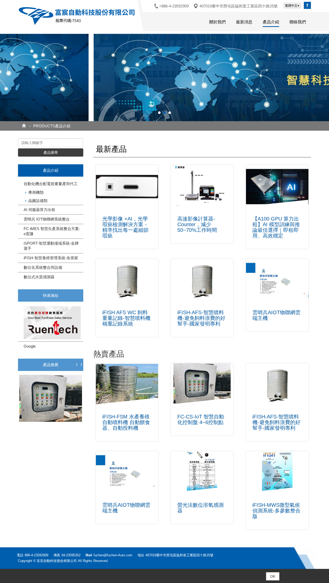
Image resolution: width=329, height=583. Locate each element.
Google (30, 346)
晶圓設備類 (38, 200)
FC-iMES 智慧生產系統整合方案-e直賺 (52, 231)
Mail (89, 555)
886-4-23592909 (36, 555)
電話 (20, 555)
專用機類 (36, 192)
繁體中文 (291, 5)
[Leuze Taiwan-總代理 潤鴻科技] (50, 322)
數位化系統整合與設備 (43, 267)
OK (272, 576)
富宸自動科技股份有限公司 (77, 15)
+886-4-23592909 (174, 6)
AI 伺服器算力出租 (39, 209)
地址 (141, 555)
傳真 (56, 555)
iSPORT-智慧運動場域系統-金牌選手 (51, 246)
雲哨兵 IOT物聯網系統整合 (47, 219)
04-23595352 (70, 555)
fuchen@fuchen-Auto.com (113, 555)
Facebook (307, 5)
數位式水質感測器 (39, 277)
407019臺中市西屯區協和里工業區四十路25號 (238, 6)
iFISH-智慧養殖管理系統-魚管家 (51, 258)
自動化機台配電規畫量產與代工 (51, 183)
